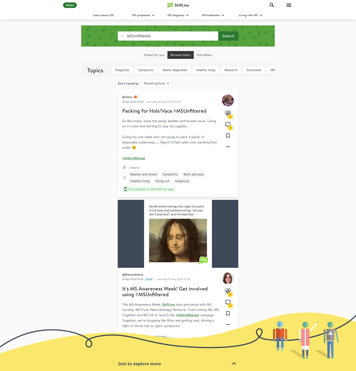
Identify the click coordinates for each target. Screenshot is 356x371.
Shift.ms (168, 304)
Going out (162, 181)
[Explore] (272, 5)
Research (231, 70)
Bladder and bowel (143, 174)
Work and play (194, 174)
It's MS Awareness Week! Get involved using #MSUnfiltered (165, 291)
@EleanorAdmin (132, 274)
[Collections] (227, 135)
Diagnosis (122, 70)
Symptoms (145, 70)
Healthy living (205, 70)
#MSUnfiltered (133, 158)
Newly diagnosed (175, 70)
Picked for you (154, 55)
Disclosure (254, 70)
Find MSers (204, 55)
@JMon (127, 97)
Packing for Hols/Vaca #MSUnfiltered (164, 110)
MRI (273, 70)
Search (228, 36)
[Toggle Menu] (289, 5)
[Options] (227, 146)
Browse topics (181, 55)
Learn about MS (103, 15)
